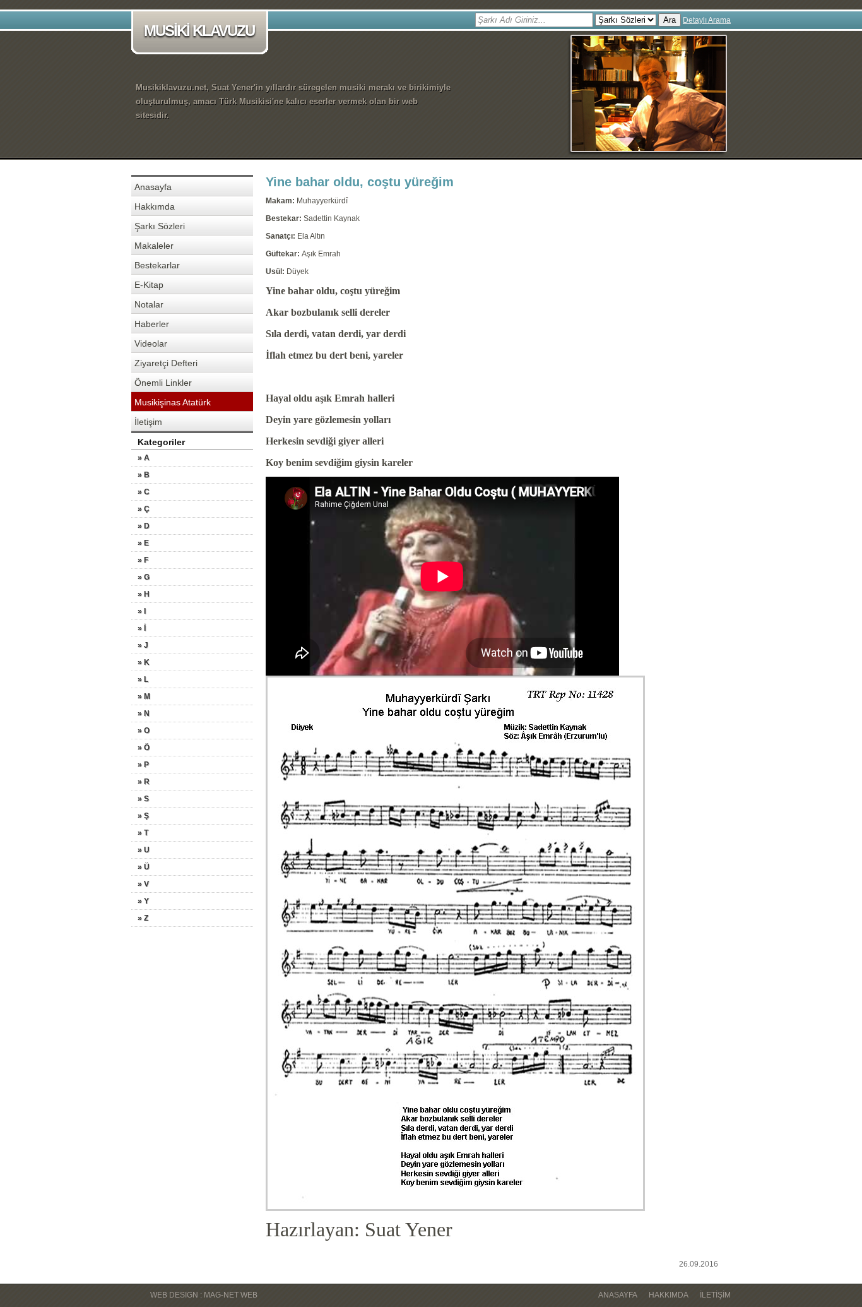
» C (144, 491)
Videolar (150, 343)
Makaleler (154, 246)
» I (142, 611)
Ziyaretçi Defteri (166, 363)
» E (143, 543)
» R (144, 781)
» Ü (144, 866)
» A (144, 457)
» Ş (143, 815)
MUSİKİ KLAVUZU (199, 30)
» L (143, 679)
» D (144, 526)
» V (143, 884)
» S (143, 798)
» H (144, 594)
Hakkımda (154, 206)
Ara (669, 20)
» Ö (144, 747)
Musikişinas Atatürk (172, 402)
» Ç (144, 508)
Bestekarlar (157, 265)
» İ (142, 628)
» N (144, 713)
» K (144, 662)
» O (144, 730)
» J (143, 645)
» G (144, 577)
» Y (143, 901)
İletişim (148, 422)
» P (143, 764)
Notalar (148, 304)
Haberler (151, 324)
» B (144, 474)
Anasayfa (153, 187)
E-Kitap (148, 285)
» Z (143, 918)
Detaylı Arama (707, 20)
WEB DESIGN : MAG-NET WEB (203, 1295)
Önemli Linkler (163, 383)
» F (143, 560)
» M (144, 696)
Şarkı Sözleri (159, 226)
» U (144, 849)
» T (143, 832)
